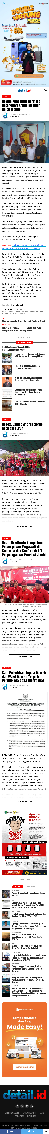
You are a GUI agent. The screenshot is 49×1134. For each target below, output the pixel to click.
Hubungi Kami (31, 1116)
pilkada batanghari (34, 311)
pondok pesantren (11, 314)
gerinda (21, 309)
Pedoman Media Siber (29, 1113)
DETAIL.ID (15, 116)
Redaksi (41, 1113)
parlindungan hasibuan (13, 311)
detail (32, 212)
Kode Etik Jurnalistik (12, 1113)
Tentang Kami (19, 1116)
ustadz (24, 314)
